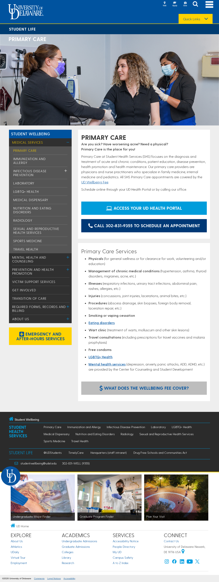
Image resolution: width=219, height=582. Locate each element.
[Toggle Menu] (68, 142)
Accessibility (69, 578)
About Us (20, 319)
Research (68, 563)
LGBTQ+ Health (26, 191)
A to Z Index (121, 563)
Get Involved (24, 290)
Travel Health (25, 249)
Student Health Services (18, 431)
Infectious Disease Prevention (30, 173)
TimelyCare (76, 452)
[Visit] (164, 4)
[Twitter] (197, 562)
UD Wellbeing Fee (94, 182)
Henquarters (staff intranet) (108, 452)
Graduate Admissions (76, 546)
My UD (117, 552)
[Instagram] (167, 562)
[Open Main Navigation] (209, 4)
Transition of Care (29, 298)
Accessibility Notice (126, 541)
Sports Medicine (27, 241)
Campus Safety (123, 557)
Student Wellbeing (30, 133)
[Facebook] (174, 562)
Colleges (67, 552)
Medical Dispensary (30, 200)
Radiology (23, 220)
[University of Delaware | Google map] (183, 552)
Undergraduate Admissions (79, 541)
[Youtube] (190, 562)
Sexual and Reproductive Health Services (36, 230)
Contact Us (171, 541)
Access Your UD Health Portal (147, 208)
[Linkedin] (182, 562)
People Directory (124, 546)
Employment (19, 563)
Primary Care (25, 150)
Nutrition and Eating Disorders (95, 434)
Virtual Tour (18, 557)
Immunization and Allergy (84, 427)
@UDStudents (53, 452)
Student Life (22, 29)
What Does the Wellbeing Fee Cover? (146, 387)
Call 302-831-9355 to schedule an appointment (146, 225)
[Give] (185, 4)
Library (66, 557)
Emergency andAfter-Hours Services (40, 336)
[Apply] (175, 4)
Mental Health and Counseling (29, 259)
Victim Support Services (33, 282)
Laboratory (23, 183)
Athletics (16, 546)
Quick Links (191, 19)
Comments (39, 578)
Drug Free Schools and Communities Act (160, 452)
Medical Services (27, 142)
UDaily (15, 552)
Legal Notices (54, 578)
